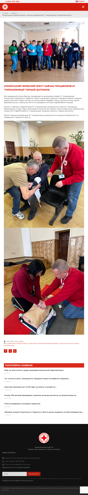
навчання (32, 343)
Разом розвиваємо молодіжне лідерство (22, 404)
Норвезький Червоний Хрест (48, 343)
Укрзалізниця (9, 345)
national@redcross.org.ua (20, 464)
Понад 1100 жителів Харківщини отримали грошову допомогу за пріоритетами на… (40, 395)
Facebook (5, 351)
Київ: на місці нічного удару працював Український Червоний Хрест (34, 370)
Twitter (10, 351)
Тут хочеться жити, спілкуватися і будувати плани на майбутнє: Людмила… (37, 378)
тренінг (76, 343)
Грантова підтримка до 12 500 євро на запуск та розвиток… (30, 387)
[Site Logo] (5, 6)
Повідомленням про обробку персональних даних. (17, 480)
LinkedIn (14, 351)
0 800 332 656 (12, 1)
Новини (20, 341)
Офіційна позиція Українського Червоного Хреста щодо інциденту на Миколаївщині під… (43, 412)
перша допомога (66, 343)
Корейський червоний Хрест (17, 343)
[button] (84, 7)
